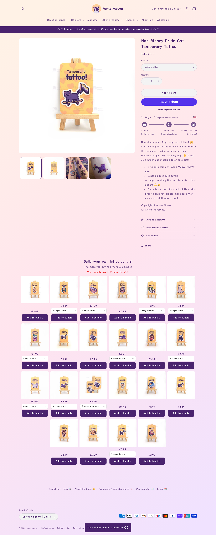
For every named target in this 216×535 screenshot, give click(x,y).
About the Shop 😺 (85, 489)
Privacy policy (63, 528)
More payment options (169, 110)
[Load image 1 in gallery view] (30, 168)
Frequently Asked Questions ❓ (116, 489)
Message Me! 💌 (145, 489)
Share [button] (148, 245)
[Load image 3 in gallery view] (77, 168)
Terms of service (80, 528)
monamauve (32, 528)
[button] (22, 8)
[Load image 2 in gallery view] (54, 168)
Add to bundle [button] (35, 317)
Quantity (145, 75)
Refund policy (47, 528)
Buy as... (145, 60)
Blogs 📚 (162, 489)
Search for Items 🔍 (60, 489)
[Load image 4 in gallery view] (100, 168)
